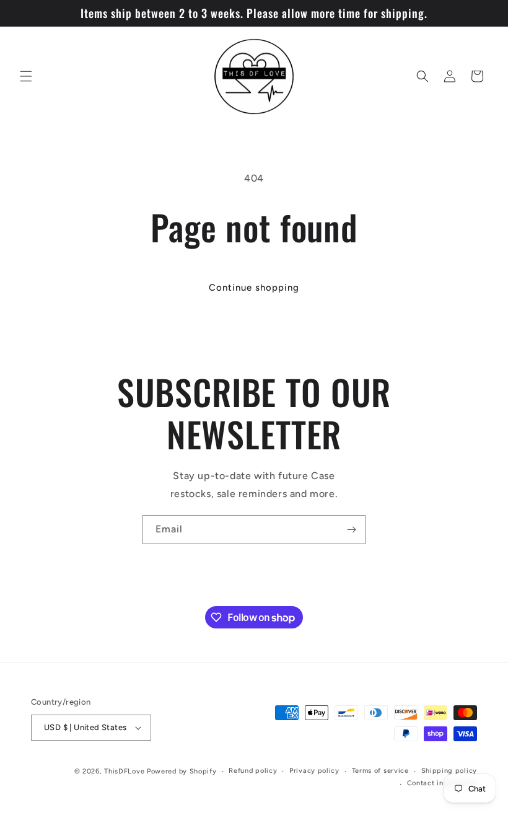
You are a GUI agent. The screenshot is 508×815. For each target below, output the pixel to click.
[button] (26, 76)
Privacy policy (314, 771)
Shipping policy (449, 771)
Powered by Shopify (182, 771)
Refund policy (253, 771)
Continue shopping (254, 287)
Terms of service (380, 771)
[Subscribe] (351, 529)
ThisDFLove (124, 771)
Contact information (442, 783)
